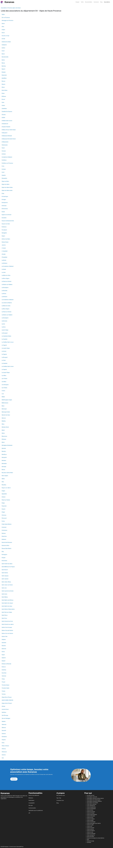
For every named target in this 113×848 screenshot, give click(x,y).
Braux (3, 93)
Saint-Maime (5, 597)
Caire (3, 102)
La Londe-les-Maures (7, 302)
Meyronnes (4, 436)
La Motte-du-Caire (6, 275)
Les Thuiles (4, 378)
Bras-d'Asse (4, 90)
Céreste (3, 114)
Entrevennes (5, 208)
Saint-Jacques (5, 575)
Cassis (3, 105)
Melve (3, 433)
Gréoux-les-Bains (6, 239)
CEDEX (3, 117)
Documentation (88, 2)
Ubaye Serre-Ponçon (7, 697)
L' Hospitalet (4, 251)
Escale (3, 211)
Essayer (77, 2)
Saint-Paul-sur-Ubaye (7, 612)
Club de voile (90, 832)
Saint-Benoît (5, 569)
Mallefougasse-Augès (7, 399)
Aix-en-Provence (6, 17)
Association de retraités (92, 802)
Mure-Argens (5, 475)
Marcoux (4, 418)
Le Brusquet (4, 333)
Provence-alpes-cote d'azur (14, 7)
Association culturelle (92, 796)
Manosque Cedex (6, 412)
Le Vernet (4, 351)
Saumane (4, 642)
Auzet (3, 50)
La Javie (3, 272)
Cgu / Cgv (58, 798)
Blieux (3, 87)
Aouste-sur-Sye (5, 35)
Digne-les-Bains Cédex (7, 187)
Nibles (3, 478)
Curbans (4, 169)
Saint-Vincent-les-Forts (7, 621)
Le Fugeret (4, 345)
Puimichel (4, 527)
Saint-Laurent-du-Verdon (7, 591)
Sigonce (4, 657)
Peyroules (4, 506)
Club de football (90, 813)
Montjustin (4, 457)
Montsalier (4, 463)
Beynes (3, 84)
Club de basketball (91, 808)
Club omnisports (91, 835)
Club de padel (90, 820)
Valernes (4, 727)
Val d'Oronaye (5, 715)
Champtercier (5, 123)
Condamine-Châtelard (7, 157)
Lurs (3, 393)
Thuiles (3, 691)
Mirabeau (4, 439)
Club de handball (91, 816)
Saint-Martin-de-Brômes (7, 600)
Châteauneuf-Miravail (7, 135)
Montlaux (4, 460)
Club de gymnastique (92, 814)
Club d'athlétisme (91, 805)
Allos (3, 26)
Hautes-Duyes (5, 242)
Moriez (3, 469)
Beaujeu (4, 72)
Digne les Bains (5, 181)
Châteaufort (4, 132)
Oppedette (4, 493)
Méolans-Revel (5, 427)
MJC (88, 839)
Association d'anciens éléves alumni (95, 798)
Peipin (3, 503)
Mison (3, 442)
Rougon (3, 557)
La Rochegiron (5, 287)
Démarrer (14, 779)
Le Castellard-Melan (6, 336)
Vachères (4, 712)
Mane (3, 405)
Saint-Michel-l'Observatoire (8, 609)
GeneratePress (19, 846)
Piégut (3, 512)
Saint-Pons (4, 618)
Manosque (4, 408)
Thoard (3, 682)
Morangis (4, 466)
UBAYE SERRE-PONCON (7, 700)
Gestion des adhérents (34, 795)
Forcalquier (4, 229)
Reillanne (4, 539)
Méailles (4, 421)
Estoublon (4, 217)
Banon (3, 53)
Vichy (3, 742)
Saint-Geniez (5, 572)
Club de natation (91, 818)
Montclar (4, 448)
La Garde (4, 269)
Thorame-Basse (5, 685)
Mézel (3, 430)
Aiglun (3, 14)
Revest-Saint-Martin (6, 548)
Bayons (3, 69)
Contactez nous (60, 800)
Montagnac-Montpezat (7, 445)
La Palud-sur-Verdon (6, 281)
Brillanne (4, 96)
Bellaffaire (4, 78)
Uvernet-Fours (5, 709)
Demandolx (4, 178)
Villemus (4, 748)
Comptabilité (31, 803)
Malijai (3, 396)
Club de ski (89, 826)
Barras (3, 63)
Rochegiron (4, 554)
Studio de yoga (90, 841)
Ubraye (3, 706)
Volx (3, 757)
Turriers (3, 694)
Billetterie (31, 798)
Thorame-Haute (5, 688)
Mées (3, 424)
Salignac (4, 639)
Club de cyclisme (91, 811)
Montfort (4, 451)
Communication (32, 808)
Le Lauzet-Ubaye (6, 348)
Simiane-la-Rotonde (6, 663)
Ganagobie (4, 232)
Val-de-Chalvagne (6, 718)
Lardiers (4, 327)
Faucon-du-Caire (6, 223)
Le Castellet (4, 339)
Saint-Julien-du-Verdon (7, 584)
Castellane (4, 108)
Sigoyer (3, 660)
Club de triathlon (91, 830)
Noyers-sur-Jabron (6, 487)
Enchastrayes (5, 196)
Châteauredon (5, 141)
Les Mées (4, 375)
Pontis (3, 521)
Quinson (4, 533)
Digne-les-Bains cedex (7, 190)
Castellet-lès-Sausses (7, 111)
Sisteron (4, 666)
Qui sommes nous (60, 795)
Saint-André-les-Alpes (7, 563)
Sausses (4, 645)
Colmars (4, 154)
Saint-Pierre (4, 615)
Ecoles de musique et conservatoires (95, 838)
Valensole (4, 724)
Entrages (4, 199)
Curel (3, 172)
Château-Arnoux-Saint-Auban (9, 129)
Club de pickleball (91, 821)
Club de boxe (90, 810)
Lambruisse (4, 321)
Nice (3, 481)
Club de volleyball (91, 833)
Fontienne (4, 226)
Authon (3, 47)
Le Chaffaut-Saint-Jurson (8, 342)
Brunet (3, 99)
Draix (3, 193)
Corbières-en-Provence (7, 163)
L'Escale (3, 254)
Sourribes (4, 673)
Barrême (4, 66)
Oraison (3, 497)
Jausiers (4, 245)
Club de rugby (90, 824)
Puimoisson (4, 530)
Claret (3, 148)
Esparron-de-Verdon (6, 214)
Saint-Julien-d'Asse (6, 581)
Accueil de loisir (90, 795)
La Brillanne (4, 263)
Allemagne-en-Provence (7, 20)
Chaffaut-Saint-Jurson (7, 120)
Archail (3, 38)
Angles (3, 29)
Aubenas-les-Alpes (6, 41)
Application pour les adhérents (36, 810)
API (29, 813)
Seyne (3, 654)
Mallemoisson (5, 402)
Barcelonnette (5, 56)
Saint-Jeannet (5, 578)
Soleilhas (4, 669)
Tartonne (4, 676)
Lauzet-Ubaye (5, 330)
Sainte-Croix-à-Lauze (7, 627)
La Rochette (4, 290)
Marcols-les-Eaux (6, 415)
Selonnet (4, 648)
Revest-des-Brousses (7, 542)
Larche (3, 324)
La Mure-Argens (5, 278)
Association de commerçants (93, 799)
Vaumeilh (4, 730)
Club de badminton (91, 807)
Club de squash (90, 827)
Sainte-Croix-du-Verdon (7, 633)
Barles (3, 60)
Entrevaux (4, 205)
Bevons (3, 81)
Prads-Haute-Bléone (6, 524)
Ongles (3, 490)
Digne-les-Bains (5, 184)
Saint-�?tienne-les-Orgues (8, 566)
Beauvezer (4, 75)
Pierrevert (4, 518)
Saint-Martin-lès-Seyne (7, 603)
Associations (107, 2)
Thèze (3, 679)
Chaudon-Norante (6, 126)
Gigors (3, 236)
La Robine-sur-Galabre (7, 284)
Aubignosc (4, 44)
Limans (3, 390)
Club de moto (90, 817)
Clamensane (5, 145)
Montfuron (4, 454)
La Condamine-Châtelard (7, 266)
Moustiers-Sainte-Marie (7, 472)
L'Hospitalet (4, 257)
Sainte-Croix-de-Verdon (7, 630)
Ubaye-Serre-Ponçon (7, 703)
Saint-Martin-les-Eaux (7, 606)
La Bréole (4, 260)
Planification (31, 800)
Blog (101, 2)
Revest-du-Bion (5, 545)
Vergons (4, 739)
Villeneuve (4, 751)
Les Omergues (5, 384)
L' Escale (4, 248)
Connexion (96, 2)
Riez (3, 551)
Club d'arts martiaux (91, 804)
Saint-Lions (4, 594)
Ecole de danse (90, 836)
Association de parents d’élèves (94, 801)
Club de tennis (90, 829)
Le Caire (4, 360)
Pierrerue (4, 515)
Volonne (4, 754)
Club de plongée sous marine (94, 823)
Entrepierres (5, 202)
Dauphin (4, 175)
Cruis (3, 166)
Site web (31, 805)
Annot (3, 32)
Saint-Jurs (4, 588)
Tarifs (82, 2)
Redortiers (4, 536)
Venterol (4, 733)
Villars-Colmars (5, 745)
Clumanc (4, 151)
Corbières (4, 160)
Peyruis (3, 509)
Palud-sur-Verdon (6, 500)
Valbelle (3, 721)
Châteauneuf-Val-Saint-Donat (8, 138)
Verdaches (4, 736)
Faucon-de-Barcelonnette (8, 220)
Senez (3, 651)
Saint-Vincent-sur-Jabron (8, 624)
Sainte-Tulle (4, 636)
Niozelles (4, 484)
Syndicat (89, 842)
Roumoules (4, 560)
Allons (3, 23)
